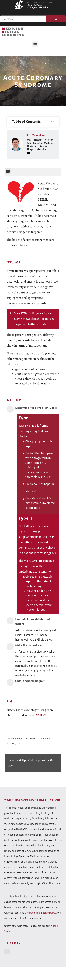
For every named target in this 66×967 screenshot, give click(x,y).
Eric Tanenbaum (37, 135)
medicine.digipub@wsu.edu (41, 912)
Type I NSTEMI (37, 715)
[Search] (56, 18)
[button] (35, 44)
